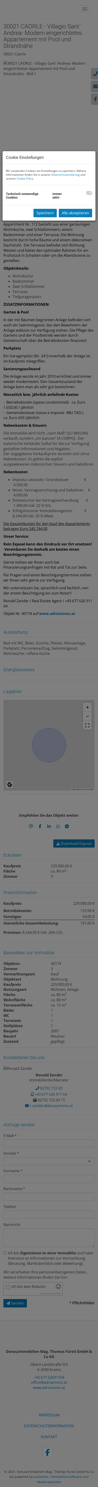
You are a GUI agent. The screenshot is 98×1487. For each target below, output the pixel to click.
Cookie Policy (25, 178)
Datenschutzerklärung (66, 175)
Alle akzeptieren (75, 212)
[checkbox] (89, 193)
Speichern (45, 212)
